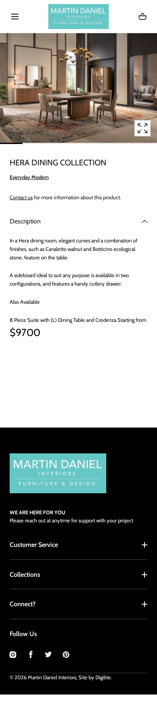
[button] (15, 16)
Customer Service (34, 545)
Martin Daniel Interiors (52, 677)
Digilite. (103, 677)
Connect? (22, 604)
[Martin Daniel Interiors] (78, 16)
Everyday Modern (29, 177)
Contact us (21, 197)
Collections (25, 574)
